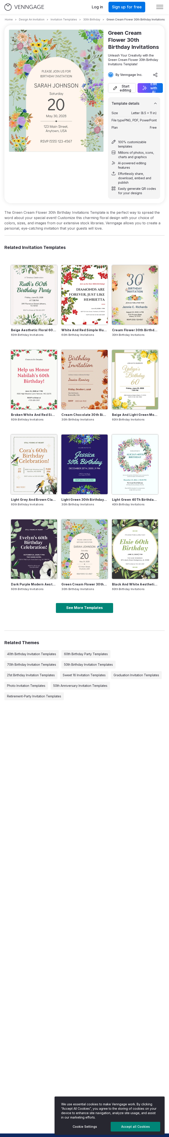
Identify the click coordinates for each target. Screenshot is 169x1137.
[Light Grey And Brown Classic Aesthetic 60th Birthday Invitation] (34, 464)
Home (9, 19)
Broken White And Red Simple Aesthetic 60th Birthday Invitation (34, 415)
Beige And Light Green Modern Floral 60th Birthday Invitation (135, 415)
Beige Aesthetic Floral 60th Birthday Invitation (34, 330)
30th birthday (91, 19)
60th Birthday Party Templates (86, 654)
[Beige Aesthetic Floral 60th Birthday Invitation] (34, 295)
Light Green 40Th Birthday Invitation (135, 499)
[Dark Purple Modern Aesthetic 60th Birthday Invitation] (34, 549)
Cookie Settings (85, 1126)
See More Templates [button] (84, 607)
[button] (122, 88)
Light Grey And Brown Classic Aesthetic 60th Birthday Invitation (34, 499)
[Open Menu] (160, 7)
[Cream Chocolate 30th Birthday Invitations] (84, 379)
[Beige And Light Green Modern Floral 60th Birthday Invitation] (135, 379)
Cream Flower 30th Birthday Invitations (135, 330)
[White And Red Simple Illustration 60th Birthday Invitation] (84, 295)
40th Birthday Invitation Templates (31, 654)
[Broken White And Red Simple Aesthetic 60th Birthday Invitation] (34, 379)
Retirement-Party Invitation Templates (34, 696)
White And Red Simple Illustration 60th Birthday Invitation (84, 330)
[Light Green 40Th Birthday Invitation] (135, 464)
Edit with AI (153, 88)
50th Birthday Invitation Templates (88, 664)
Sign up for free (127, 7)
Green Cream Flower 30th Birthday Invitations (84, 584)
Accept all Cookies (135, 1126)
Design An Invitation (31, 19)
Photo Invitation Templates (26, 685)
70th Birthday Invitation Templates (31, 664)
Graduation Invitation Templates (136, 675)
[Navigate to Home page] (24, 7)
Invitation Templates (64, 19)
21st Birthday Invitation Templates (31, 675)
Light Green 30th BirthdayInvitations (84, 499)
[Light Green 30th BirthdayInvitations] (84, 464)
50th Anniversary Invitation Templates (80, 685)
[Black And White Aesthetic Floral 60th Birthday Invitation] (135, 549)
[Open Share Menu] (155, 75)
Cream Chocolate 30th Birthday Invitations (84, 415)
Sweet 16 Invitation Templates (84, 675)
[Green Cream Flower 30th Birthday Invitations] (84, 549)
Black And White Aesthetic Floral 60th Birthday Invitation (135, 584)
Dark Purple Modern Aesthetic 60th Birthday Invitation (34, 584)
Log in (97, 7)
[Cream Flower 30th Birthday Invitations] (135, 295)
